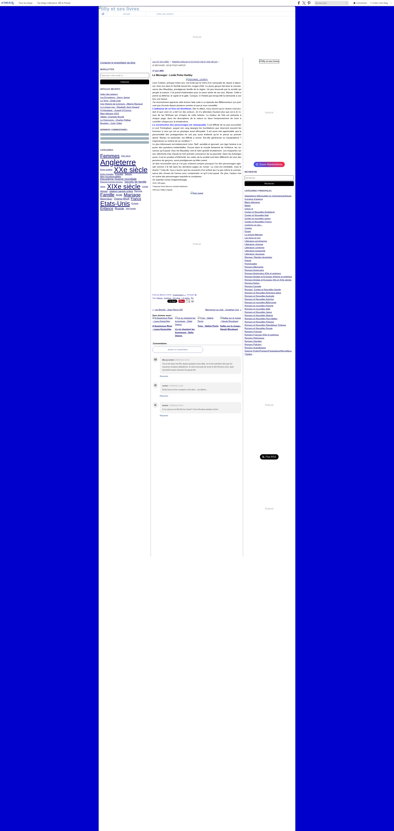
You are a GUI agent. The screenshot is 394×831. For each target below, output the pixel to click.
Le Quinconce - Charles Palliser (115, 120)
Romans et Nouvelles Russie (259, 328)
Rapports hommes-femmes (111, 182)
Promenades (251, 263)
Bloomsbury (106, 199)
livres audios (106, 170)
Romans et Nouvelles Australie (259, 296)
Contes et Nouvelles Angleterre (260, 212)
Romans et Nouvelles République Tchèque (265, 325)
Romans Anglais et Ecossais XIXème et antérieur (268, 276)
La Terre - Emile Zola (110, 100)
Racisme (138, 191)
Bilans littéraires (252, 202)
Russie (119, 208)
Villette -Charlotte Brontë (112, 117)
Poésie (248, 260)
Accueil (126, 14)
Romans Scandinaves (255, 347)
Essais (248, 231)
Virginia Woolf (121, 199)
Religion (128, 174)
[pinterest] (309, 3)
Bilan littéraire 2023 (109, 113)
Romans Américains (254, 270)
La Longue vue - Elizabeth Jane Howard (119, 107)
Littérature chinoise (254, 244)
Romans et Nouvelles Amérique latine (263, 293)
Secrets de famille (135, 182)
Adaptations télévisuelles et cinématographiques (268, 196)
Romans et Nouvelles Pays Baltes (261, 318)
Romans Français (253, 331)
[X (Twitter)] (304, 3)
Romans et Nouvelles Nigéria (259, 315)
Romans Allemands (254, 267)
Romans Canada (253, 286)
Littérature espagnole (255, 251)
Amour (104, 191)
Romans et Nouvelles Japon (258, 312)
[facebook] (299, 3)
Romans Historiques (254, 338)
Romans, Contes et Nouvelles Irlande (263, 289)
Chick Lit (249, 209)
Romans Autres (252, 283)
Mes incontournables (110, 176)
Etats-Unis (115, 203)
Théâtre (248, 354)
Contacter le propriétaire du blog (117, 62)
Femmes (110, 156)
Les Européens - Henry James (115, 97)
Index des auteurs (165, 14)
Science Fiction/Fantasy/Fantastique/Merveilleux (268, 351)
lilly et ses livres (160, 61)
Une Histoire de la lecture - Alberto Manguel (121, 104)
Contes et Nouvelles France (258, 221)
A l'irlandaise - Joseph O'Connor (115, 110)
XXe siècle (131, 169)
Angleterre (118, 162)
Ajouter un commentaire (178, 350)
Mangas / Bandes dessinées (258, 257)
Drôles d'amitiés (107, 174)
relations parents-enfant (121, 191)
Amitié (119, 195)
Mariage (132, 195)
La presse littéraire (254, 234)
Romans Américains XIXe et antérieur (263, 273)
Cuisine (248, 228)
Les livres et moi (252, 238)
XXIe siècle (126, 156)
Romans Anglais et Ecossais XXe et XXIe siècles (195, 61)
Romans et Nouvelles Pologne (259, 322)
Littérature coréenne (254, 247)
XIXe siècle (124, 186)
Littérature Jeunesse (255, 254)
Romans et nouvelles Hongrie (259, 305)
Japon (102, 187)
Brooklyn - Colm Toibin (111, 123)
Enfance (106, 208)
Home (103, 13)
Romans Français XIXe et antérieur (262, 335)
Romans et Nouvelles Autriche (259, 299)
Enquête (119, 174)
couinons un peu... (254, 225)
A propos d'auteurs (254, 199)
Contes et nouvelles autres (258, 218)
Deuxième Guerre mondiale (118, 179)
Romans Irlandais (253, 341)
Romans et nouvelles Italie (257, 309)
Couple (145, 187)
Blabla (248, 205)
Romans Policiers (253, 344)
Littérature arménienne (256, 241)
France (136, 199)
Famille (107, 195)
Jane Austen (131, 209)
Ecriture (134, 204)
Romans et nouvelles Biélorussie (260, 302)
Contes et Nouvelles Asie (257, 215)
